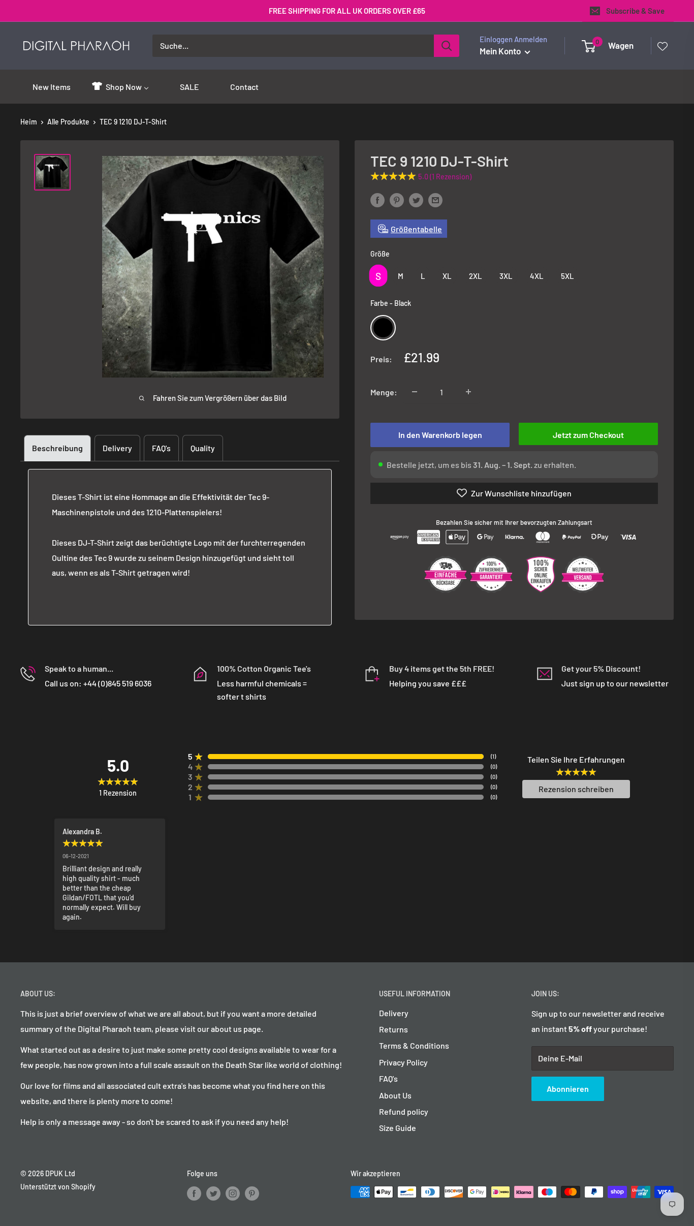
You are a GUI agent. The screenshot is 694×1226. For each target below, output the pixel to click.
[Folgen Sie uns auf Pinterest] (252, 1193)
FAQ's (161, 448)
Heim (28, 121)
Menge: (383, 391)
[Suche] (446, 46)
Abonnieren (568, 1088)
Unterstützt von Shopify (58, 1186)
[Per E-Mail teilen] (435, 199)
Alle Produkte (68, 121)
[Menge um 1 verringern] (414, 391)
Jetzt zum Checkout (588, 434)
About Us (395, 1095)
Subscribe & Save (635, 10)
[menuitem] (46, 86)
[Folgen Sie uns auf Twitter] (213, 1193)
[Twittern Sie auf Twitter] (416, 199)
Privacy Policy (403, 1062)
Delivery (117, 448)
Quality (203, 448)
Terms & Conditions (414, 1045)
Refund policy (403, 1111)
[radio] (378, 275)
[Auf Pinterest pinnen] (397, 199)
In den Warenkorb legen (440, 434)
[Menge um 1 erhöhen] (468, 391)
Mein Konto (501, 51)
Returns (393, 1029)
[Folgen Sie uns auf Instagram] (233, 1193)
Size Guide (397, 1128)
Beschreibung (57, 448)
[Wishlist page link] (662, 46)
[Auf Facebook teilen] (377, 199)
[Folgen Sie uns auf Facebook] (194, 1193)
